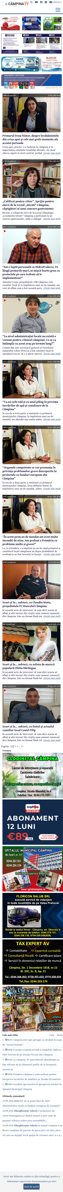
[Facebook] (41, 2)
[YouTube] (36, 2)
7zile (51, 1035)
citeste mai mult (52, 152)
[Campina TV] (15, 3)
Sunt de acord (31, 1186)
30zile (60, 1035)
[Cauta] (31, 2)
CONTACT (57, 2)
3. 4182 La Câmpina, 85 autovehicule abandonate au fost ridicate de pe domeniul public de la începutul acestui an (31, 1064)
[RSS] (46, 2)
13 (22, 746)
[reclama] (10, 29)
